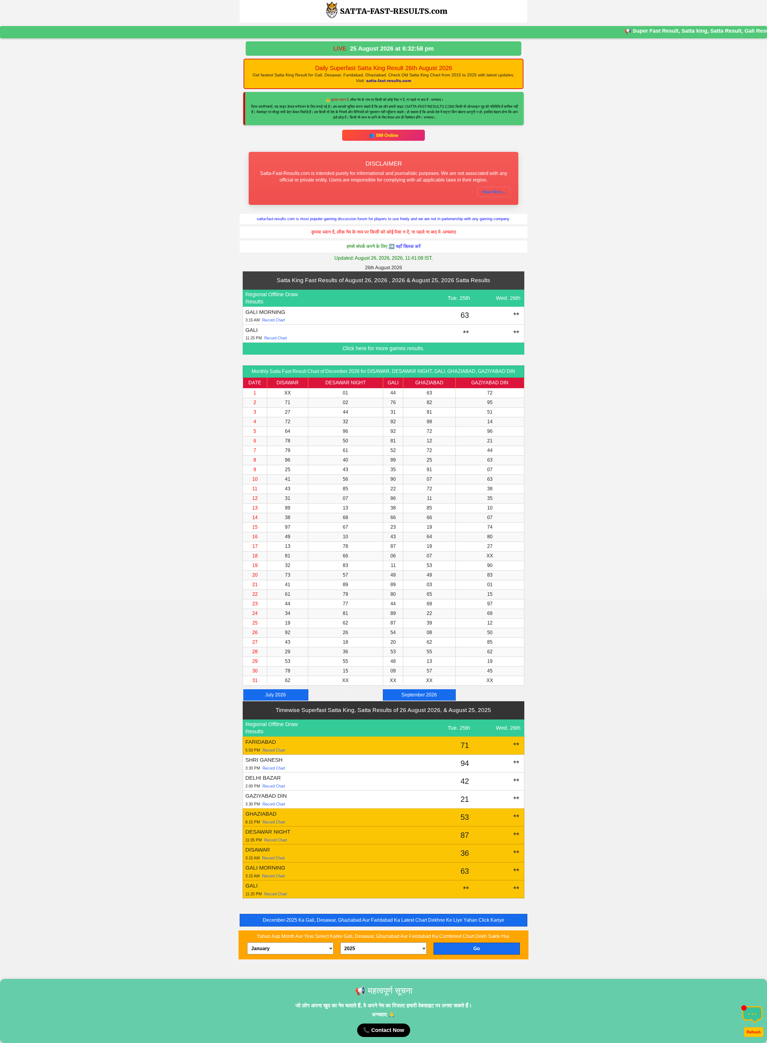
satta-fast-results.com (388, 80)
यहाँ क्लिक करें (408, 246)
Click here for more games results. (383, 348)
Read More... (494, 192)
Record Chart (273, 320)
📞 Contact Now (383, 1030)
